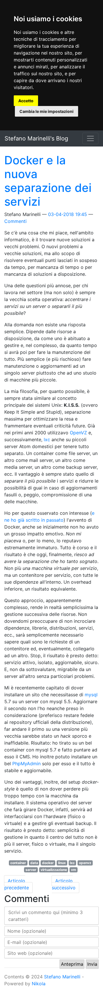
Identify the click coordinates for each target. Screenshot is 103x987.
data (34, 863)
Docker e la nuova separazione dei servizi (48, 181)
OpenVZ (78, 432)
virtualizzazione (54, 870)
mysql (91, 694)
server (30, 870)
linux (62, 863)
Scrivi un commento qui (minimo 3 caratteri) (45, 915)
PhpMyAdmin (26, 763)
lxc (47, 439)
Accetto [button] (25, 100)
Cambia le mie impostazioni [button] (46, 111)
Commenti (15, 221)
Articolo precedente (16, 884)
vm (73, 870)
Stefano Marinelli (62, 977)
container (18, 863)
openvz (85, 863)
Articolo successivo (64, 884)
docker (48, 863)
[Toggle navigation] (90, 138)
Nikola (38, 983)
